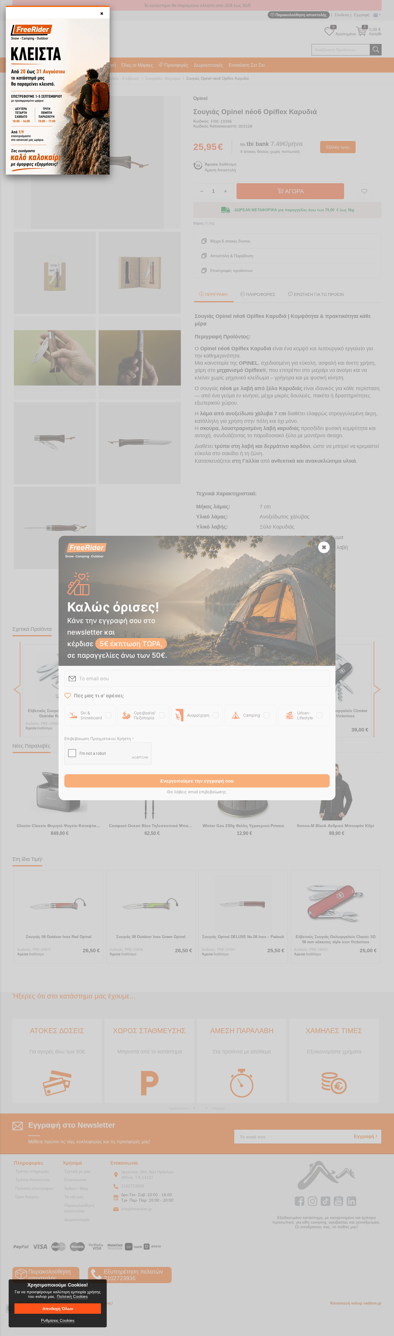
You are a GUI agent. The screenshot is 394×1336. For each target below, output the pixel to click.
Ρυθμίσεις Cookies (57, 1320)
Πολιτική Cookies (72, 1296)
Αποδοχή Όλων (57, 1308)
